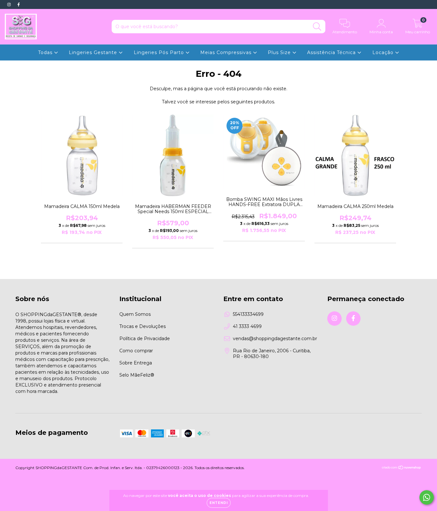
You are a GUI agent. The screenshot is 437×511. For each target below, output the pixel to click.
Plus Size (280, 52)
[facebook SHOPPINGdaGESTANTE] (18, 4)
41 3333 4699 (247, 326)
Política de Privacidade (144, 338)
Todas (46, 52)
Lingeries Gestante (94, 52)
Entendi (219, 503)
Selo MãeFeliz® (136, 375)
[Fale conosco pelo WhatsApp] (426, 497)
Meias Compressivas (226, 52)
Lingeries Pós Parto (160, 52)
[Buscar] (317, 26)
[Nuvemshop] (402, 468)
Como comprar (136, 351)
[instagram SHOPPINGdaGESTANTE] (9, 4)
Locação (383, 52)
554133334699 (248, 314)
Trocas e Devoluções (142, 326)
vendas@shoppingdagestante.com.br (275, 338)
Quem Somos (135, 314)
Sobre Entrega (135, 363)
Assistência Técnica (332, 52)
